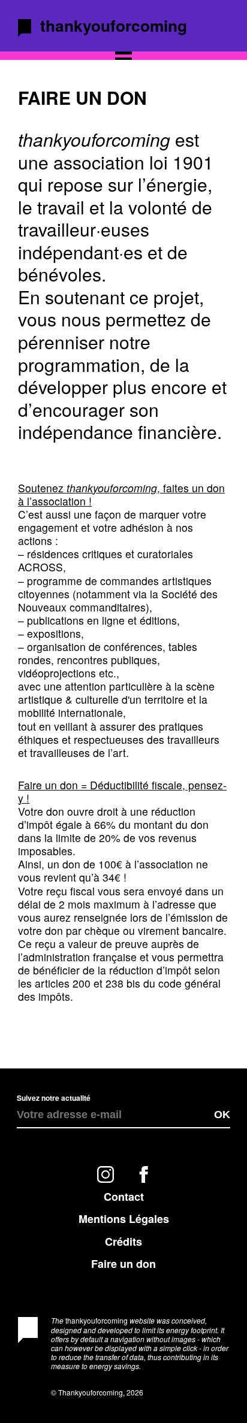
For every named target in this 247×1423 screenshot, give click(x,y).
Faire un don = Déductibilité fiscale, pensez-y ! (122, 791)
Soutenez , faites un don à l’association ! (121, 494)
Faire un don (123, 1263)
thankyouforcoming (113, 25)
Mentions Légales (124, 1219)
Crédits (123, 1241)
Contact (124, 1196)
